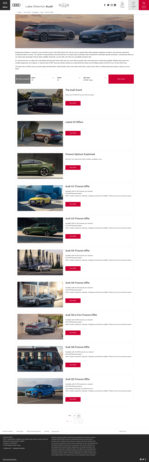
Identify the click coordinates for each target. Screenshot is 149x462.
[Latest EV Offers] (40, 134)
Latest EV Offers (74, 122)
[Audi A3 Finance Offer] (40, 230)
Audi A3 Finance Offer (77, 219)
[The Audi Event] (40, 102)
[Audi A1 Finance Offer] (40, 198)
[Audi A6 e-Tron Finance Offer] (40, 327)
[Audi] (16, 9)
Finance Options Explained (80, 154)
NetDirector (7, 448)
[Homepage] (39, 5)
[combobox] (76, 415)
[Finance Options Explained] (40, 166)
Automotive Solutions (19, 448)
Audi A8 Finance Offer (77, 347)
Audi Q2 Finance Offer (77, 379)
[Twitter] (108, 5)
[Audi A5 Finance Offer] (40, 262)
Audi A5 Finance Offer (77, 251)
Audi (42, 12)
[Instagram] (112, 5)
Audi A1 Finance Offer (77, 186)
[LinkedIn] (115, 5)
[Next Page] (76, 421)
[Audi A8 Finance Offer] (40, 359)
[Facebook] (104, 5)
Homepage (35, 12)
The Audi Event (73, 90)
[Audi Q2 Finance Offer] (40, 391)
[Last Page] (81, 421)
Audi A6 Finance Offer (77, 283)
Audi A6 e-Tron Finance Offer (81, 315)
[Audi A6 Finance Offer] (40, 294)
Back (19, 12)
